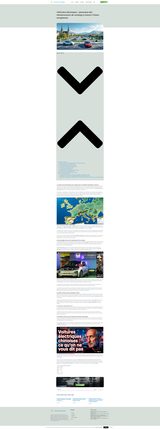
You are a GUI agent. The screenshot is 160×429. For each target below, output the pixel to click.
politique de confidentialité (98, 427)
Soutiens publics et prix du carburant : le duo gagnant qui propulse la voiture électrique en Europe (80, 399)
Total (102, 279)
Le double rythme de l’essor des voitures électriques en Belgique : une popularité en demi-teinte (75, 174)
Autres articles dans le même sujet (64, 173)
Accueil (72, 2)
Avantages (77, 2)
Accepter (106, 427)
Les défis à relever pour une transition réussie (66, 167)
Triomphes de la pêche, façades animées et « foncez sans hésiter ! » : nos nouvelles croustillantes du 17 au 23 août (99, 417)
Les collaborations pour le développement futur (67, 171)
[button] (80, 81)
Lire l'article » (90, 403)
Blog (94, 2)
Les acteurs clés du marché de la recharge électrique (68, 166)
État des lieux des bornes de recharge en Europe (67, 164)
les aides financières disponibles (84, 290)
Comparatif (82, 2)
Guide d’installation (89, 2)
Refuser (111, 427)
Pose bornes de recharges (59, 2)
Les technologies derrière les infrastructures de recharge (67, 165)
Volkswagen (59, 280)
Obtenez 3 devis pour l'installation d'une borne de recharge (68, 172)
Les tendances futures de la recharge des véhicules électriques (68, 170)
